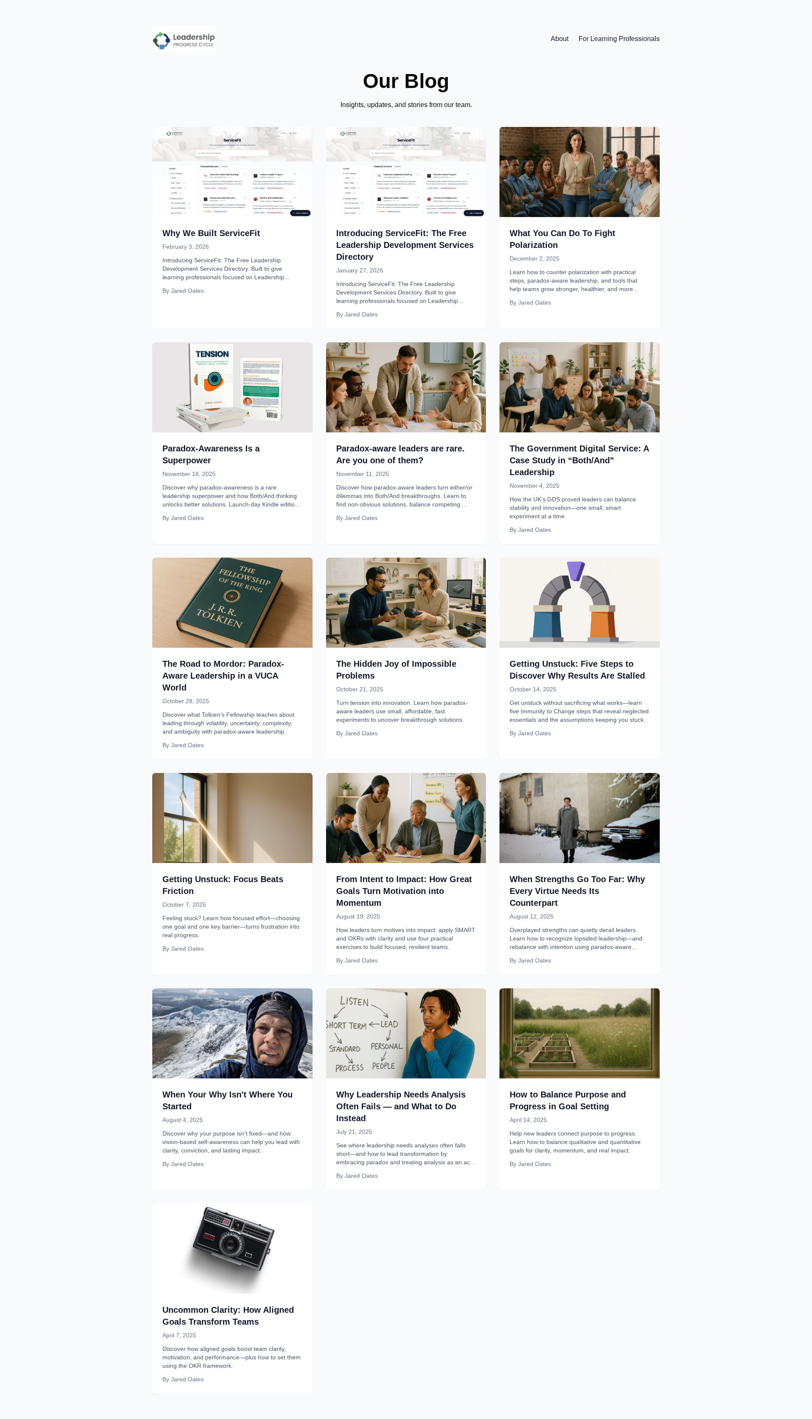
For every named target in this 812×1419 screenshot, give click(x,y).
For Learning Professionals (619, 38)
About (559, 38)
